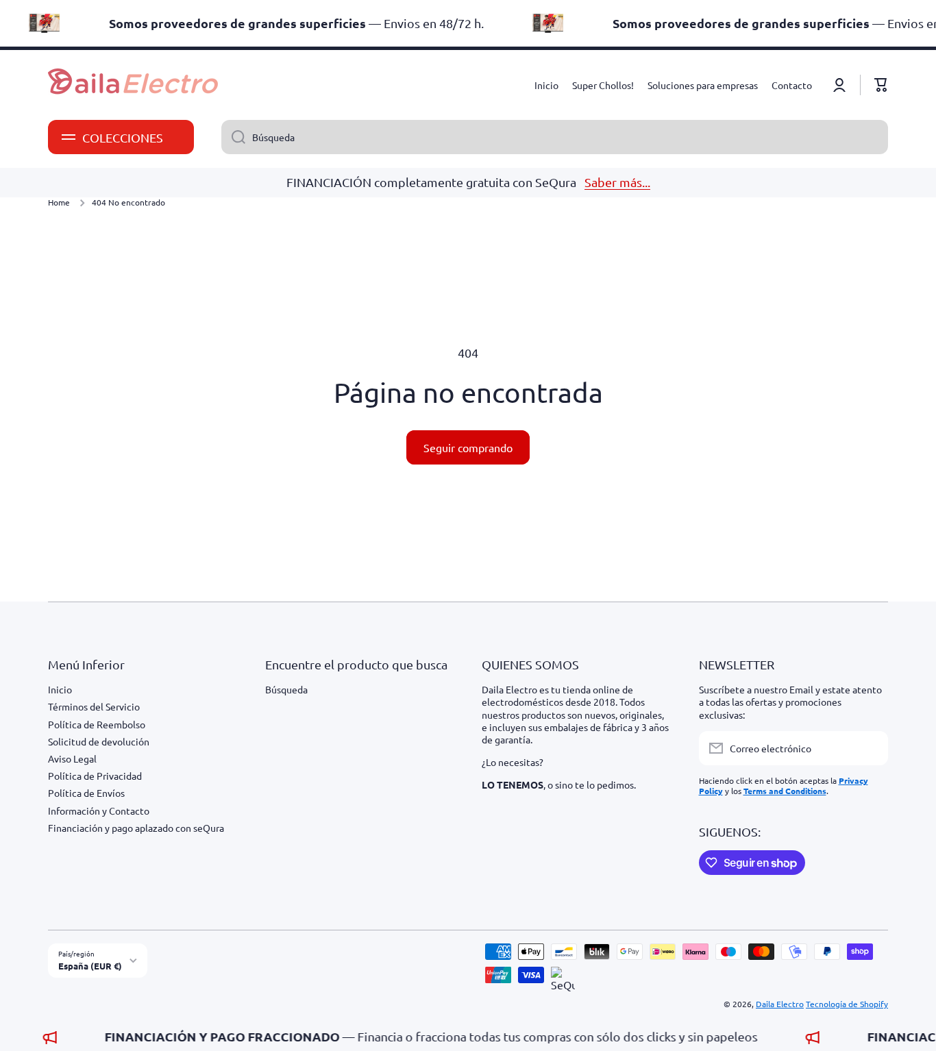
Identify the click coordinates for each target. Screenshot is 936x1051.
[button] (881, 85)
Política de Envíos (86, 793)
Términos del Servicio (94, 706)
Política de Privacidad (95, 775)
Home (59, 202)
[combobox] (554, 137)
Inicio (60, 689)
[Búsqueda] (233, 137)
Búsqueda (286, 689)
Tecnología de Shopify (847, 1003)
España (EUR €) (90, 966)
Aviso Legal (72, 758)
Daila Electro (780, 1003)
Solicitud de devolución (98, 741)
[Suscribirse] (871, 748)
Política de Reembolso (96, 724)
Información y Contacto (98, 810)
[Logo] (133, 85)
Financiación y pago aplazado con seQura (136, 827)
